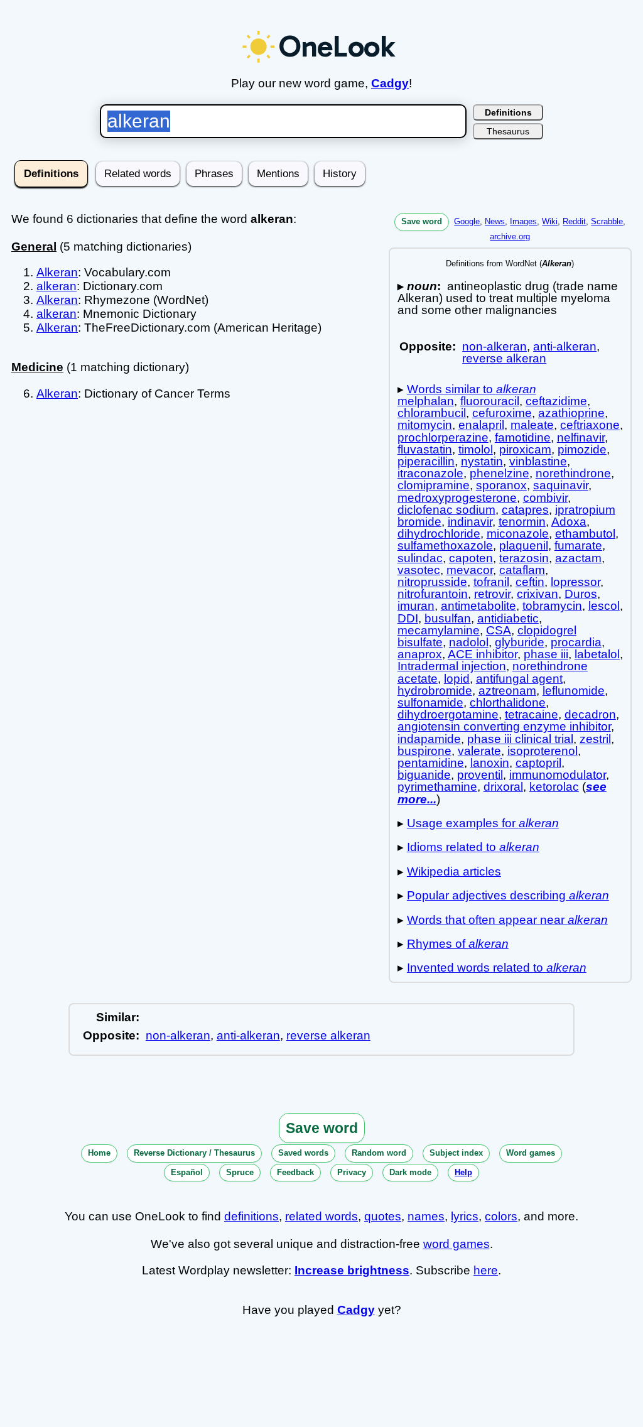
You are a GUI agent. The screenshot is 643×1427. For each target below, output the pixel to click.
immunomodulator (557, 774)
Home (99, 1153)
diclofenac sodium (446, 509)
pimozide (582, 449)
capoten (471, 558)
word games (456, 1244)
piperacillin (426, 461)
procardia (576, 642)
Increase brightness (351, 1270)
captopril (538, 762)
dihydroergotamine (448, 714)
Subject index (456, 1153)
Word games (530, 1153)
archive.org (510, 236)
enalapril (481, 424)
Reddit (574, 221)
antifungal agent (519, 678)
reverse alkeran (504, 358)
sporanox (501, 485)
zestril (595, 739)
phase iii (546, 654)
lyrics (464, 1216)
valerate (479, 750)
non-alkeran (494, 346)
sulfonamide (430, 702)
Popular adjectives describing (508, 895)
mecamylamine (438, 630)
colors (501, 1216)
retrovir (492, 593)
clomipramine (433, 485)
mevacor (469, 570)
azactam (578, 558)
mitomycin (424, 424)
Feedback (295, 1172)
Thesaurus (508, 131)
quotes (382, 1216)
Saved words (303, 1153)
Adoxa (568, 521)
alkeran (56, 286)
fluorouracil (489, 401)
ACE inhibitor (482, 654)
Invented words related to (496, 967)
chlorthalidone (508, 702)
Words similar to (471, 389)
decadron (590, 714)
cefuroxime (502, 413)
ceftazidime (556, 401)
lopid (457, 678)
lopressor (575, 582)
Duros (581, 593)
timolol (475, 449)
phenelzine (499, 473)
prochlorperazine (443, 437)
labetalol (597, 654)
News (495, 221)
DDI (407, 618)
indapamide (429, 739)
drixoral (503, 786)
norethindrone (573, 473)
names (426, 1216)
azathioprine (571, 413)
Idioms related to (473, 847)
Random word (379, 1153)
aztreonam (507, 690)
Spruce (240, 1172)
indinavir (470, 521)
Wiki (550, 221)
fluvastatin (424, 449)
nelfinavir (581, 437)
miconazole (518, 533)
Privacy (351, 1172)
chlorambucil (431, 413)
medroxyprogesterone (457, 497)
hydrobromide (434, 690)
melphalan (425, 401)
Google (467, 221)
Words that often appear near (507, 919)
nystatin (482, 461)
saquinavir (560, 485)
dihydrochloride (438, 533)
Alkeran (57, 272)
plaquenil (523, 545)
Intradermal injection (451, 666)
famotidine (523, 437)
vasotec (418, 570)
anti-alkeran (565, 346)
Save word (421, 221)
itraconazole (430, 473)
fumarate (578, 545)
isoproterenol (542, 750)
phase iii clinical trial (520, 739)
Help (463, 1172)
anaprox (419, 654)
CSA (498, 630)
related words (321, 1216)
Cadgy (390, 83)
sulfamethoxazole (445, 545)
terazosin (524, 558)
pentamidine (430, 762)
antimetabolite (478, 605)
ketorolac (554, 786)
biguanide (424, 774)
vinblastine (538, 461)
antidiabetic (508, 618)
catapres (525, 509)
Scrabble (607, 221)
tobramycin (552, 605)
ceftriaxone (590, 424)
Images (523, 221)
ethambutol (585, 533)
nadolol (469, 642)
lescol (604, 605)
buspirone (424, 750)
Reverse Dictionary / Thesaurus (194, 1153)
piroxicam (525, 449)
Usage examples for (483, 823)
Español (187, 1172)
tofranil (491, 582)
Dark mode (410, 1172)
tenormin (522, 521)
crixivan (537, 593)
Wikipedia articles (454, 871)
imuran (416, 605)
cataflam (522, 570)
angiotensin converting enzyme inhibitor (504, 726)
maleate (532, 424)
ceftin (530, 582)
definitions (251, 1216)
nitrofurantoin (432, 593)
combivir (545, 497)
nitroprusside (432, 582)
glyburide (519, 642)
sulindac (420, 558)
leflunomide (574, 690)
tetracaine (531, 714)
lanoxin (489, 762)
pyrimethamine (437, 786)
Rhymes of (458, 943)
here (485, 1270)
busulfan (447, 618)
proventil (480, 774)
